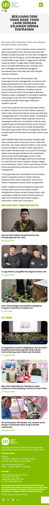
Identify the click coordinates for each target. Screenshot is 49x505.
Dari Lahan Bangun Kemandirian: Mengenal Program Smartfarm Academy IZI (21, 307)
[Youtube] (13, 500)
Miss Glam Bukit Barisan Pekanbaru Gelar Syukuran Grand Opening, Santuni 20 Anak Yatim (24, 387)
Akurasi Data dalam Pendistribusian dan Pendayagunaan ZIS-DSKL (20, 236)
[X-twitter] (8, 500)
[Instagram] (17, 500)
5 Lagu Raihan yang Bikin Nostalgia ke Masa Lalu (23, 271)
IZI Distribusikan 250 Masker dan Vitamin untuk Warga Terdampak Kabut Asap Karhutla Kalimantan (23, 424)
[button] (41, 5)
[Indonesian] (2, 11)
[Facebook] (3, 500)
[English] (5, 11)
